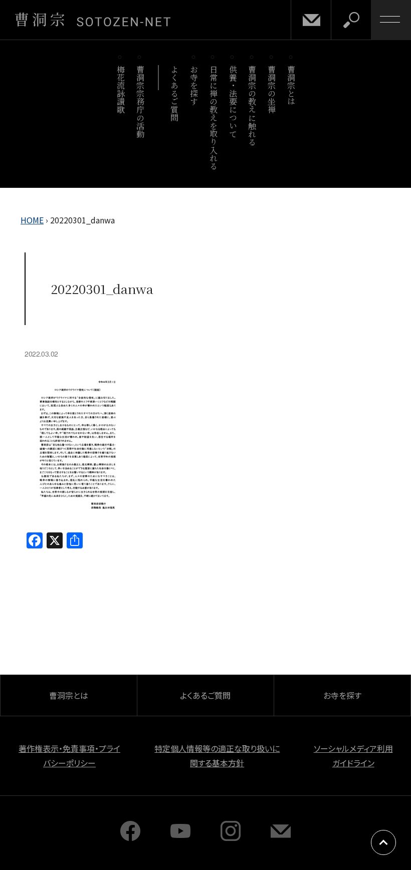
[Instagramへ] (231, 837)
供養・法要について (233, 101)
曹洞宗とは (291, 85)
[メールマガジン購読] (281, 837)
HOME (32, 220)
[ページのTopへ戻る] (383, 842)
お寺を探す (194, 85)
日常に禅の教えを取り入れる (213, 117)
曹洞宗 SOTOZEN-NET (92, 20)
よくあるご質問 (174, 93)
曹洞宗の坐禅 (272, 89)
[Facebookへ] (130, 837)
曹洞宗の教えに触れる (252, 105)
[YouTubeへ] (180, 837)
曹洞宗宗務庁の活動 (140, 101)
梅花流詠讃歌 (120, 89)
